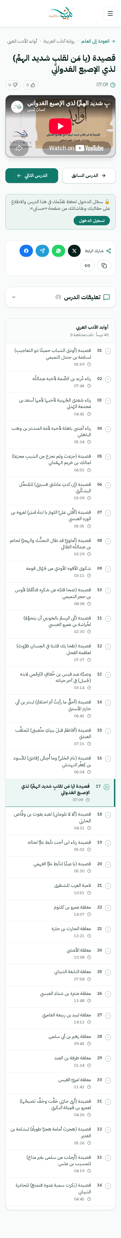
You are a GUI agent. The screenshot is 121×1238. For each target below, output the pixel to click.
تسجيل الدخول (92, 221)
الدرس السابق (85, 175)
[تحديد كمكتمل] (108, 351)
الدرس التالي (36, 175)
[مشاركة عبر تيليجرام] (42, 251)
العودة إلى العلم (95, 41)
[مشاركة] (87, 266)
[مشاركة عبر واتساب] (58, 251)
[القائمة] (110, 13)
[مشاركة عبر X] (74, 251)
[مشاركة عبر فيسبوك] (26, 251)
